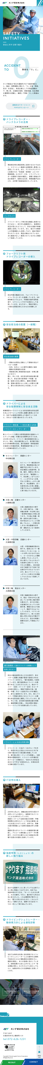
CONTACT (34, 1062)
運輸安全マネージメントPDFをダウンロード (21, 106)
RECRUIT (12, 1062)
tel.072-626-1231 (14, 1039)
